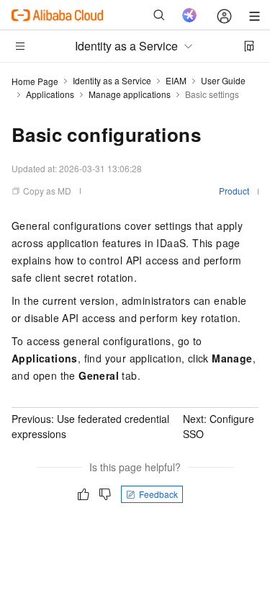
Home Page (35, 81)
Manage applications (130, 94)
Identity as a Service (112, 80)
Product (234, 190)
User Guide (223, 80)
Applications (50, 94)
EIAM (176, 80)
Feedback (158, 494)
